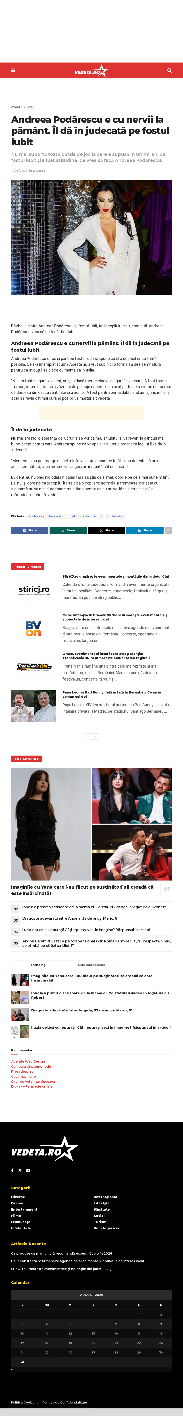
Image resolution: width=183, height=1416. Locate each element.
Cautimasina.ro (23, 1077)
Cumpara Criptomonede (31, 1067)
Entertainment (24, 1209)
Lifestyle (102, 1203)
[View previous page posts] (87, 736)
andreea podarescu (45, 516)
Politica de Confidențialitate (65, 1402)
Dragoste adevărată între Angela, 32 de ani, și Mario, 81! (71, 918)
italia (84, 516)
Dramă (17, 1203)
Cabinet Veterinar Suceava (33, 1082)
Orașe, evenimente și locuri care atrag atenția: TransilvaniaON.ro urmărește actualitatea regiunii (106, 656)
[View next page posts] (95, 736)
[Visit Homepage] (91, 70)
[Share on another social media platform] (168, 530)
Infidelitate (21, 1228)
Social (99, 1216)
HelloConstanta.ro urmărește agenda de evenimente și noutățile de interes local (77, 1261)
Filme (16, 1216)
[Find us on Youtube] (28, 1170)
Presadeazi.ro (22, 1071)
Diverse (28, 106)
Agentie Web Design (28, 1061)
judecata (114, 516)
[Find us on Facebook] (12, 1170)
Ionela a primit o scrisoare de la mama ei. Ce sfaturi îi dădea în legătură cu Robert (94, 907)
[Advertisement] (91, 31)
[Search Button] (169, 70)
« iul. (14, 1369)
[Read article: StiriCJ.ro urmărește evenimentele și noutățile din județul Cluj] (33, 590)
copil (71, 516)
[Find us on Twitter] (20, 1170)
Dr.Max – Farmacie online (31, 1086)
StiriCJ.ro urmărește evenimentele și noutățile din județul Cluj (115, 576)
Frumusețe (20, 1222)
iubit (98, 516)
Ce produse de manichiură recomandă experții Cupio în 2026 (61, 1253)
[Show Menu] (13, 70)
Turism (100, 1222)
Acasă (15, 106)
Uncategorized (107, 1228)
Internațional (105, 1197)
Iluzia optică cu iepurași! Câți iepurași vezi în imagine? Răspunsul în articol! (86, 930)
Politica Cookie (23, 1402)
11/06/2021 (19, 170)
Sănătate (102, 1209)
